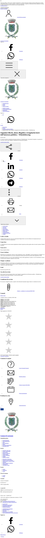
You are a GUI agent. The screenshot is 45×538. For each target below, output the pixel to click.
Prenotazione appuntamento (7, 505)
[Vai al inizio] (0, 407)
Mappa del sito (3, 534)
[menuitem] (13, 160)
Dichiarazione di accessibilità (8, 511)
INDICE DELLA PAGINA (5, 224)
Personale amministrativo (7, 445)
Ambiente (4, 462)
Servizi (4, 128)
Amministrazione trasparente (8, 508)
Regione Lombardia (3, 8)
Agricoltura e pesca (6, 465)
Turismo (4, 456)
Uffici (4, 442)
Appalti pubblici (5, 454)
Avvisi (4, 471)
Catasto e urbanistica (6, 455)
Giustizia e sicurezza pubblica (8, 129)
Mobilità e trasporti (6, 108)
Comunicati (5, 470)
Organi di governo (6, 440)
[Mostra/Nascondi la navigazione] (9, 65)
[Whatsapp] (11, 123)
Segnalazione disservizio (7, 506)
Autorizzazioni (5, 464)
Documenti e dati (6, 446)
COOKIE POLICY (3, 5)
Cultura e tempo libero (6, 451)
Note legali (4, 510)
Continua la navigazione (4, 7)
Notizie (4, 469)
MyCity (2, 536)
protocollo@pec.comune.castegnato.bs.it (10, 502)
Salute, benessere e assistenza (8, 463)
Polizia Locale (2, 295)
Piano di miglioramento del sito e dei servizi (10, 512)
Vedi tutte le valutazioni (4, 356)
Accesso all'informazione (7, 109)
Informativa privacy (6, 509)
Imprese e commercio (6, 453)
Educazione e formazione (7, 459)
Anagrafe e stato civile (6, 450)
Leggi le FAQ (5, 504)
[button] (6, 103)
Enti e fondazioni (6, 443)
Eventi (4, 476)
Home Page (5, 127)
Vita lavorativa (5, 452)
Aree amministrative (6, 441)
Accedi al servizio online (4, 142)
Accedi (1, 125)
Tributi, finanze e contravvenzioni (8, 461)
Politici (4, 444)
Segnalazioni (5, 110)
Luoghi (4, 475)
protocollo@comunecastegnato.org (9, 501)
